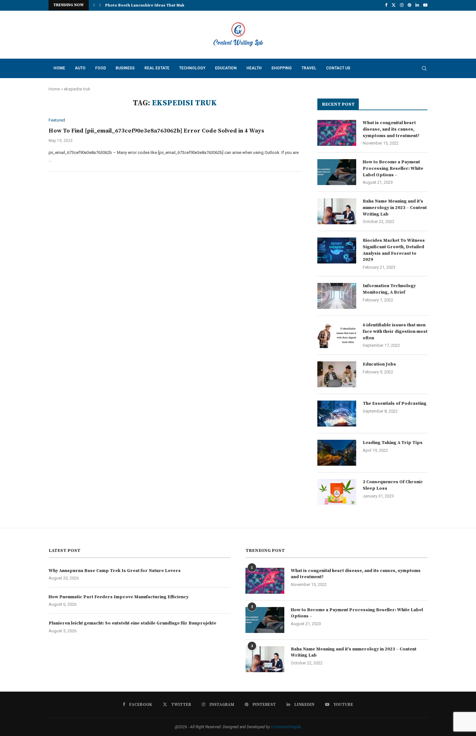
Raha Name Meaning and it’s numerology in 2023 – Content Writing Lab (395, 207)
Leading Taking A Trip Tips (393, 443)
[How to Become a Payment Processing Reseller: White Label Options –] (336, 172)
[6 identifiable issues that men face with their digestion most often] (336, 335)
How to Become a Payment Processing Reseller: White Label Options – (393, 168)
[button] (93, 5)
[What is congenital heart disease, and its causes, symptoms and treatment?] (336, 133)
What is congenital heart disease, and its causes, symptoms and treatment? (391, 129)
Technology (192, 68)
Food (100, 68)
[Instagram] (401, 5)
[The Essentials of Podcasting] (336, 413)
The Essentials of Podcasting (394, 403)
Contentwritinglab (286, 727)
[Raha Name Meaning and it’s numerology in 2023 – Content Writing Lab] (336, 211)
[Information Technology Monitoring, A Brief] (336, 296)
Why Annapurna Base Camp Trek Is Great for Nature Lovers (115, 571)
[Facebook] (386, 5)
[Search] (424, 68)
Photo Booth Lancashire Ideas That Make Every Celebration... (166, 5)
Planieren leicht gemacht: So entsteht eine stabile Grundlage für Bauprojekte (132, 623)
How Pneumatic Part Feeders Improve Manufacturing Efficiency (118, 597)
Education (226, 68)
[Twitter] (393, 5)
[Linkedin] (417, 5)
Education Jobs (379, 364)
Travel (308, 68)
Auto (80, 68)
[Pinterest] (409, 5)
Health (254, 68)
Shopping (281, 68)
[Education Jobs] (336, 374)
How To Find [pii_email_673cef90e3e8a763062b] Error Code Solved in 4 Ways (156, 130)
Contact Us (338, 68)
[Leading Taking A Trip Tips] (336, 453)
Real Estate (156, 68)
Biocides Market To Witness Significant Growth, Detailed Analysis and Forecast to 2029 (394, 250)
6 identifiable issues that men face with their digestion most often (395, 331)
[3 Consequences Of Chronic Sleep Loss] (336, 492)
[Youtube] (425, 5)
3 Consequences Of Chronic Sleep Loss (393, 485)
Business (125, 68)
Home (59, 68)
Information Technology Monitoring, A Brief (389, 289)
